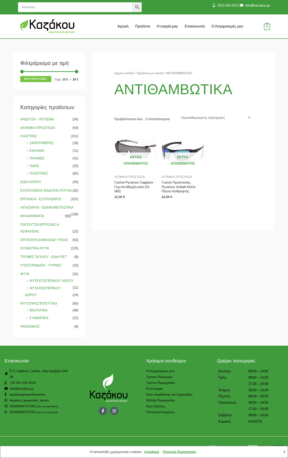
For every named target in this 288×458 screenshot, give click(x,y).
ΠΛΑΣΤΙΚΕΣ (38, 173)
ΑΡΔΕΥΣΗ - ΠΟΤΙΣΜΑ (37, 119)
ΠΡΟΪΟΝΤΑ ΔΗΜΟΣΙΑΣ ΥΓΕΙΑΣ (44, 240)
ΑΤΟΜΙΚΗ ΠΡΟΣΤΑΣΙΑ (37, 128)
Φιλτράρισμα (35, 79)
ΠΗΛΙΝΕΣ (36, 158)
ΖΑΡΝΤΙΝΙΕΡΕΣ (41, 143)
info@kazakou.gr (257, 5)
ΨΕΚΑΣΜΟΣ (30, 326)
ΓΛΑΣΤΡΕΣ (28, 136)
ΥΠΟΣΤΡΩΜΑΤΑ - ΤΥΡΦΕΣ (41, 265)
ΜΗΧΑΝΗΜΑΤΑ (32, 216)
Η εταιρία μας (167, 26)
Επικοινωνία (195, 26)
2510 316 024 (226, 5)
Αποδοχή (151, 452)
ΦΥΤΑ (24, 274)
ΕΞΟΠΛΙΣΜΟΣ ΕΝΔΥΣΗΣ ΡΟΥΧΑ (46, 190)
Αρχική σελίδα (124, 73)
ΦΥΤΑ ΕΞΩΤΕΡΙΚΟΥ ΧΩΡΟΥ (51, 281)
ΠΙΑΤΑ (34, 166)
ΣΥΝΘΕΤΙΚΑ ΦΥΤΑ (34, 248)
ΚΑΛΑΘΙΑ (36, 150)
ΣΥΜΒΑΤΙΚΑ (38, 318)
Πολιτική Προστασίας (179, 452)
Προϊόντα (142, 26)
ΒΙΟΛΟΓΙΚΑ (38, 310)
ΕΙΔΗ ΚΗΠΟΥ (30, 182)
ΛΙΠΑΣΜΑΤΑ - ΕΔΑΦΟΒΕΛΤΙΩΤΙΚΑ (46, 207)
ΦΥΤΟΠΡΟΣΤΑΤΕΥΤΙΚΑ (38, 303)
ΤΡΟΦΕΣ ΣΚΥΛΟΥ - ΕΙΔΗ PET (43, 257)
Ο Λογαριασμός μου (227, 26)
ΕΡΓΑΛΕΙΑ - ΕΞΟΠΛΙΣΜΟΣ (40, 199)
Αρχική (122, 26)
